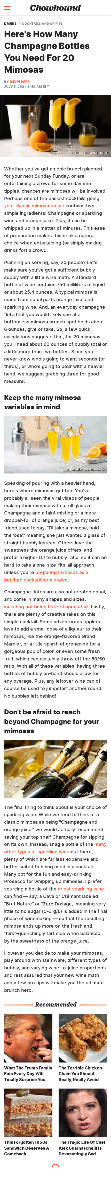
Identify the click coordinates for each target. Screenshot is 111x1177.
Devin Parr (20, 82)
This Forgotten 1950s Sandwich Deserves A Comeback (26, 1148)
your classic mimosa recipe (34, 205)
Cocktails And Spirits (42, 23)
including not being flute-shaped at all (46, 606)
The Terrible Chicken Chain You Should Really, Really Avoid (80, 1073)
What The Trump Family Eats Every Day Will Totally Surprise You (28, 1073)
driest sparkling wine (81, 889)
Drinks (10, 23)
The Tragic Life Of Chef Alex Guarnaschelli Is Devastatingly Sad (82, 1148)
